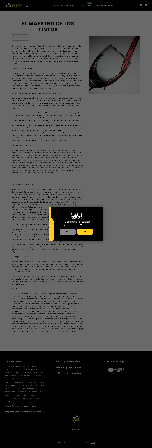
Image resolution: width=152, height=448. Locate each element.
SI (85, 232)
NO (67, 232)
